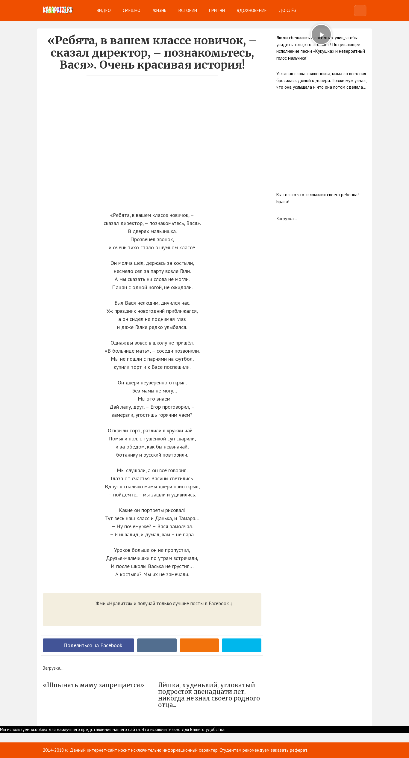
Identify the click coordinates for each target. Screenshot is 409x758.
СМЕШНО (131, 10)
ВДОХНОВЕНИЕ (252, 10)
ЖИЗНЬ (159, 10)
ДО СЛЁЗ (287, 10)
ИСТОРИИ (187, 10)
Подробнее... (243, 729)
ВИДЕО (104, 10)
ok (227, 729)
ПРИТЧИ (217, 10)
